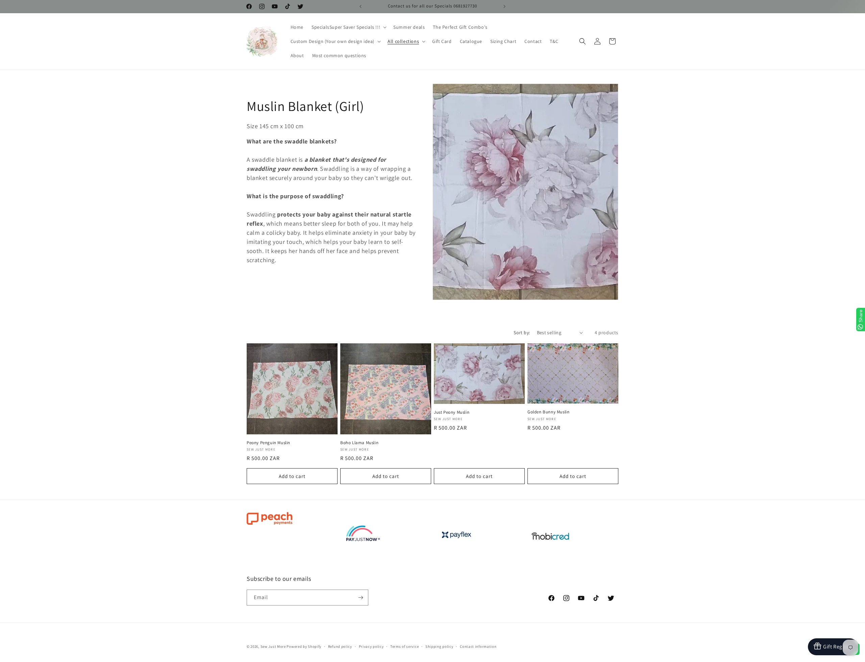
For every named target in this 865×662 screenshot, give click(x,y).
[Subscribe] (360, 598)
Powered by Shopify (304, 646)
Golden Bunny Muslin (548, 412)
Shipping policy (439, 646)
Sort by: (522, 332)
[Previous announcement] (360, 6)
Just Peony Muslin (451, 412)
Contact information (478, 646)
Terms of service (404, 646)
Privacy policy (371, 646)
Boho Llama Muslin (359, 443)
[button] (348, 27)
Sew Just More (273, 646)
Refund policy (340, 646)
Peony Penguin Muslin (268, 443)
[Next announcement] (504, 6)
